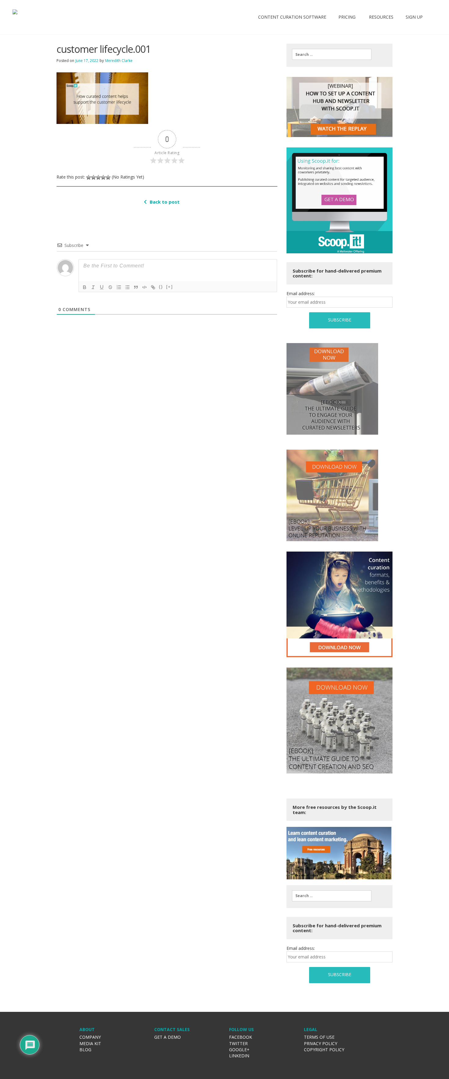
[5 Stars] (108, 177)
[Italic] (93, 287)
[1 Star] (88, 177)
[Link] (153, 287)
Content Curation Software (292, 17)
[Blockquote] (136, 287)
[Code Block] (144, 287)
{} (161, 286)
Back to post (165, 202)
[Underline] (101, 287)
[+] (169, 286)
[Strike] (110, 287)
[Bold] (84, 287)
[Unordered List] (127, 287)
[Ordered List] (119, 287)
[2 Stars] (93, 177)
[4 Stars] (103, 177)
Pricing (347, 17)
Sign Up (414, 17)
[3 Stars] (98, 177)
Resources (380, 17)
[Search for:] (331, 54)
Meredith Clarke (119, 60)
